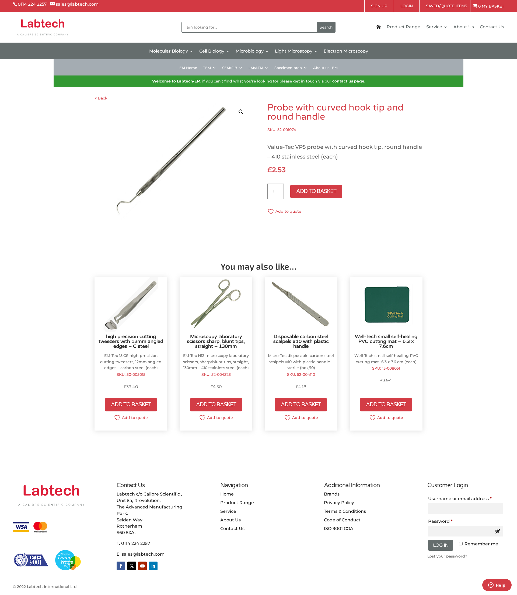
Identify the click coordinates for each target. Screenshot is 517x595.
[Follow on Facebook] (121, 566)
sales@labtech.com (143, 554)
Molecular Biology (168, 51)
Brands (332, 494)
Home (227, 494)
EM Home (188, 68)
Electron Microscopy (346, 51)
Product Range (403, 27)
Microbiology (250, 51)
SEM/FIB (229, 68)
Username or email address (460, 498)
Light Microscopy (293, 51)
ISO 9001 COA (338, 528)
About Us (463, 27)
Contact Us (492, 27)
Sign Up (379, 6)
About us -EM (325, 68)
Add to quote (288, 211)
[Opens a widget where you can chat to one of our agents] (497, 585)
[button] (241, 112)
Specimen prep (288, 68)
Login (406, 6)
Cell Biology (211, 51)
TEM (207, 68)
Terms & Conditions (345, 511)
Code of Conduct (342, 519)
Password (440, 521)
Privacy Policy (339, 502)
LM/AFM (256, 68)
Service (434, 27)
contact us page (348, 81)
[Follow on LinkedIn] (153, 566)
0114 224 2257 (135, 543)
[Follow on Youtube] (142, 566)
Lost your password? (447, 556)
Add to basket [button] (131, 404)
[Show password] (498, 531)
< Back (101, 98)
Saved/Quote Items (446, 6)
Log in (440, 545)
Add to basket (316, 191)
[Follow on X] (131, 566)
